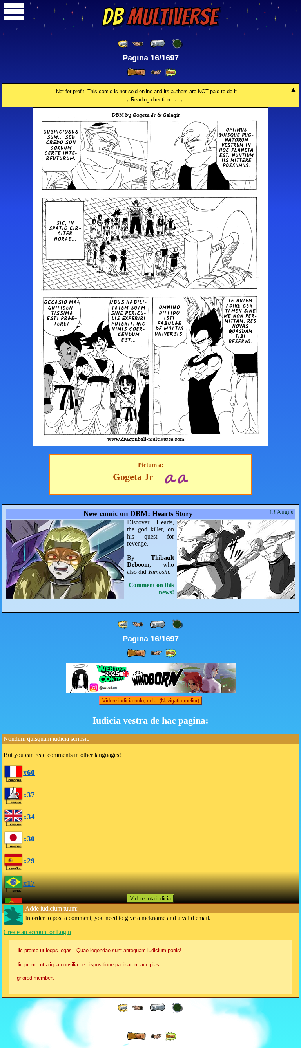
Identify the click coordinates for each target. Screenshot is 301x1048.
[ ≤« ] (137, 44)
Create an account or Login (37, 932)
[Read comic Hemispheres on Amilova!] (170, 478)
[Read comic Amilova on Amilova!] (183, 478)
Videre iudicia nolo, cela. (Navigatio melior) (150, 701)
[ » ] (136, 72)
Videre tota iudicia (150, 898)
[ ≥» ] (156, 72)
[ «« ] (123, 44)
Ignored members (35, 978)
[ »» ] (170, 72)
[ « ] (157, 43)
